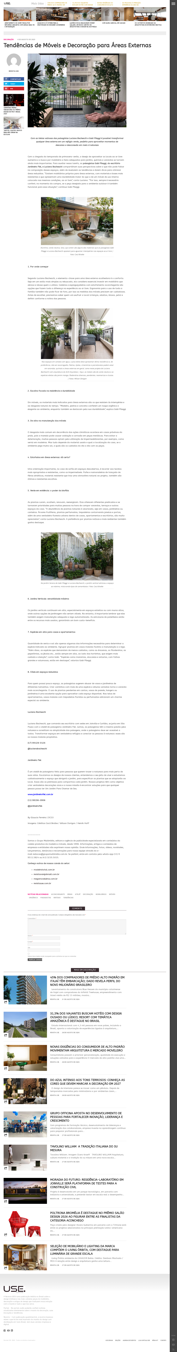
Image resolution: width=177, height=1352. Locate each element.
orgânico (33, 897)
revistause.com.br (42, 883)
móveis (112, 894)
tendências (68, 897)
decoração (88, 894)
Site (29, 947)
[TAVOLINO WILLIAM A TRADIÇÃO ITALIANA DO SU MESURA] (25, 1170)
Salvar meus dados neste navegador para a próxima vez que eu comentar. (52, 956)
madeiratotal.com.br (44, 869)
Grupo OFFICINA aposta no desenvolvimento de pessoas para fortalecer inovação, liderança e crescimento (86, 1117)
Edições (117, 1340)
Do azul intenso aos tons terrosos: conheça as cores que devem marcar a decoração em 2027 (87, 1081)
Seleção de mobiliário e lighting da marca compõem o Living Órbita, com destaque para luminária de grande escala (84, 1249)
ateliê (77, 894)
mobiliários (101, 894)
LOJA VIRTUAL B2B (144, 1340)
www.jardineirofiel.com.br (40, 794)
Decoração (9, 39)
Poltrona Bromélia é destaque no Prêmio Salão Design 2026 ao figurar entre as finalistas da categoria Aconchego (87, 1216)
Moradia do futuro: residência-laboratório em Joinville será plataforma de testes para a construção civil (87, 1183)
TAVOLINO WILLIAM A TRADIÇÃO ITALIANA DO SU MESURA (84, 1148)
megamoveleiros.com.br (46, 879)
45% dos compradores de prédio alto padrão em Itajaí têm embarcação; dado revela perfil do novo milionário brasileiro (87, 981)
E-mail (30, 941)
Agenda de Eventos (129, 1340)
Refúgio (57, 897)
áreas (69, 894)
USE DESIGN (109, 1340)
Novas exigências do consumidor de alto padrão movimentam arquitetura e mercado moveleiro (87, 1048)
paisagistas (45, 897)
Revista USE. (14, 71)
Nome (30, 935)
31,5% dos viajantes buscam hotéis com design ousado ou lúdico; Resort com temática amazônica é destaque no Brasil (86, 1017)
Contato (163, 1340)
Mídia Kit (155, 1340)
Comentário (32, 918)
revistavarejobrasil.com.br (46, 874)
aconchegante (58, 894)
